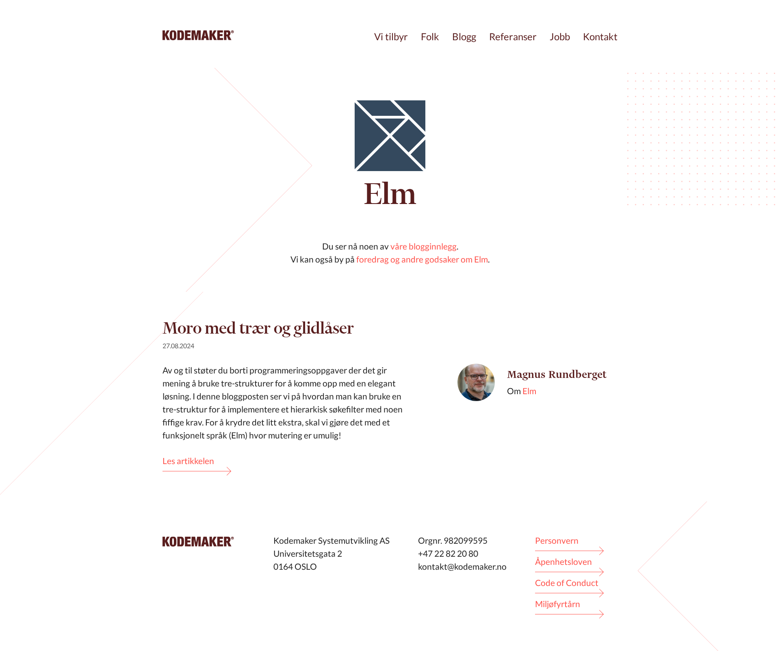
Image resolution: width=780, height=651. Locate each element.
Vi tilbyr (391, 36)
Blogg (464, 36)
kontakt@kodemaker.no (462, 566)
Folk (430, 36)
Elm (529, 391)
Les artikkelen (188, 461)
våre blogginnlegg (423, 246)
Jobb (560, 36)
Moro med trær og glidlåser (258, 328)
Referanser (513, 36)
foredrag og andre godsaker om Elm (422, 259)
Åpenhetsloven (563, 561)
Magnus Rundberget (557, 374)
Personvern (556, 540)
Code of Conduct (566, 582)
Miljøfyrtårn (557, 604)
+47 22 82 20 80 (448, 553)
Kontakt (600, 36)
